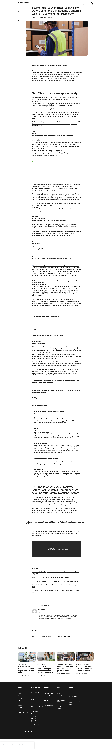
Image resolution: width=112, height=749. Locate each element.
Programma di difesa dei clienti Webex (74, 694)
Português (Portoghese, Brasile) (35, 721)
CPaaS (19, 714)
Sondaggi (20, 705)
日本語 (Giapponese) (35, 716)
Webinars (20, 707)
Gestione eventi (61, 3)
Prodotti (20, 687)
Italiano (91, 733)
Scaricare (58, 693)
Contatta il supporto (73, 696)
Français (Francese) (34, 711)
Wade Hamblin (44, 17)
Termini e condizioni (35, 692)
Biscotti (32, 697)
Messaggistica (21, 698)
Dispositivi (46, 687)
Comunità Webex (60, 698)
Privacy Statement (5, 746)
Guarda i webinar (60, 703)
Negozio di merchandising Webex (74, 702)
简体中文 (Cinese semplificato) (34, 704)
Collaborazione (36, 3)
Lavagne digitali (47, 695)
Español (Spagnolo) (35, 724)
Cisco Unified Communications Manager (41, 633)
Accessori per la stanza (48, 705)
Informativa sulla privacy (35, 694)
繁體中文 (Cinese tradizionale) (37, 706)
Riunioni (19, 693)
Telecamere (46, 700)
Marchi (32, 699)
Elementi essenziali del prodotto (61, 701)
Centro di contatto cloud (23, 712)
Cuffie (45, 702)
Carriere (70, 704)
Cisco (70, 690)
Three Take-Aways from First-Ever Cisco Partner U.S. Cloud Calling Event (55, 581)
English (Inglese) (34, 708)
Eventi (19, 700)
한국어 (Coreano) (34, 718)
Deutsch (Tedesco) (34, 713)
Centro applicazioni (60, 706)
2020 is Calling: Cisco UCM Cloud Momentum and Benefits (50, 577)
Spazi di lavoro (44, 3)
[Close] (32, 743)
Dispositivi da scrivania (48, 693)
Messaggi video (21, 702)
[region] (17, 745)
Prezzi (58, 690)
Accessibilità (59, 708)
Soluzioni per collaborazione (46, 636)
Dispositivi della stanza (48, 690)
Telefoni (45, 698)
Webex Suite (20, 690)
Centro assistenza (60, 695)
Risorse (58, 687)
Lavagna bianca (21, 710)
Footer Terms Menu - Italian (36, 688)
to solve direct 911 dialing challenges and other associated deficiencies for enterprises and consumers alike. (56, 123)
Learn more (40, 622)
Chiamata (20, 695)
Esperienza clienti (52, 3)
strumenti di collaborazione (63, 636)
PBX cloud (77, 633)
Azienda (71, 687)
